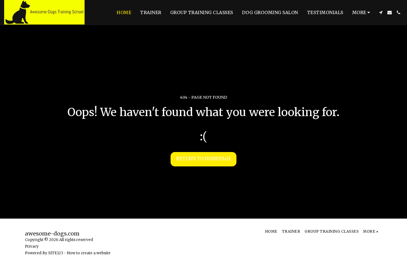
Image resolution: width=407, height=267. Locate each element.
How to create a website (88, 253)
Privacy (32, 246)
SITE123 (55, 253)
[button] (381, 12)
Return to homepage (203, 159)
